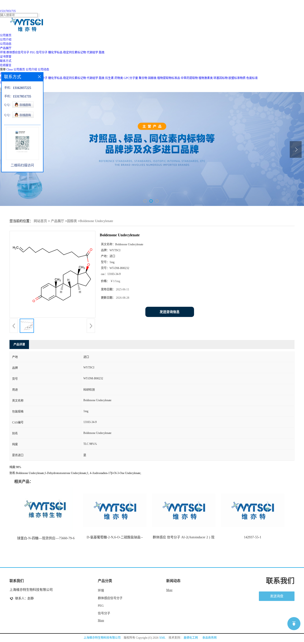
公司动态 (43, 69)
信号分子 (42, 52)
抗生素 (109, 78)
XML (162, 637)
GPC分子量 (131, 78)
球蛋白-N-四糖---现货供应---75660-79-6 (46, 538)
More (101, 620)
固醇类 (152, 78)
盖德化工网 (191, 637)
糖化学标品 (55, 52)
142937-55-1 (252, 537)
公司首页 (19, 69)
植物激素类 (206, 78)
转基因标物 (221, 78)
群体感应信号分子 (17, 52)
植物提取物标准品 (168, 78)
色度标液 (252, 78)
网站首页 (40, 221)
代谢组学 (92, 52)
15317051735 (8, 11)
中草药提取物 (189, 78)
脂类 (101, 52)
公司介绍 (31, 69)
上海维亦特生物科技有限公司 (102, 637)
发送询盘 (276, 596)
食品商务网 (209, 637)
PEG (32, 52)
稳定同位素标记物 (74, 52)
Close (9, 69)
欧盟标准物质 (237, 78)
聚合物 (143, 78)
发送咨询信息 (170, 312)
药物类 (118, 78)
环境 (3, 52)
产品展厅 (57, 221)
